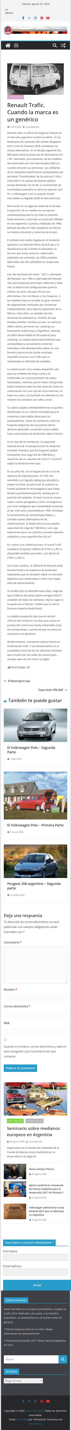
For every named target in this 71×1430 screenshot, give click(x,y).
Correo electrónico (17, 1006)
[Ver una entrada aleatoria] (63, 45)
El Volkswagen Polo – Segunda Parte (31, 749)
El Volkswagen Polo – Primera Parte (35, 825)
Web (7, 1023)
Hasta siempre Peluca (41, 1169)
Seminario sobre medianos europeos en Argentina (33, 1131)
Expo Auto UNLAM (50, 690)
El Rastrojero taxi (19, 681)
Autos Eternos (15, 97)
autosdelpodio (32, 126)
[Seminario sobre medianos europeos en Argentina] (35, 1099)
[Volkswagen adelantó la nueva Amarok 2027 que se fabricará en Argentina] (15, 1214)
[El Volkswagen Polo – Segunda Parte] (35, 711)
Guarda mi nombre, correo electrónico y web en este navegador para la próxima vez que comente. (35, 1051)
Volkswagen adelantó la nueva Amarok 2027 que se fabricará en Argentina (46, 1211)
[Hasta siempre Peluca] (15, 1171)
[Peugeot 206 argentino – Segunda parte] (35, 847)
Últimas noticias (34, 1121)
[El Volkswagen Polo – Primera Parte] (35, 774)
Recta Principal (15, 1121)
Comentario (13, 942)
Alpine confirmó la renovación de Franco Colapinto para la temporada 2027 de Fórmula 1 (46, 1189)
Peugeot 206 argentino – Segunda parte (34, 885)
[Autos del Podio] (8, 45)
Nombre (10, 989)
